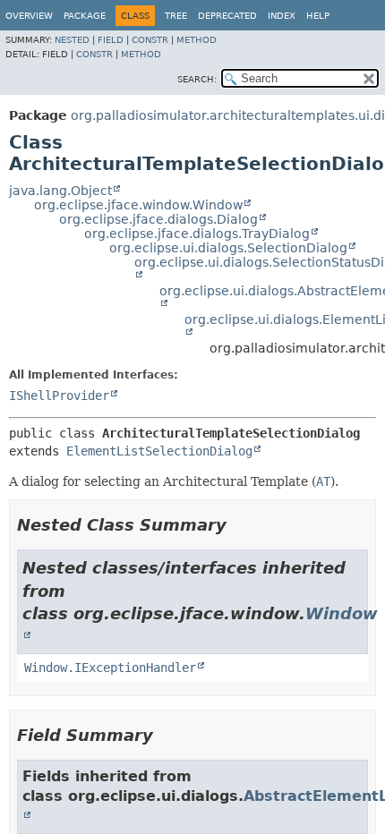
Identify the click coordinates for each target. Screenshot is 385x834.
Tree (176, 16)
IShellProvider (59, 395)
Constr (150, 40)
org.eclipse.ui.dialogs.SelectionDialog (228, 248)
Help (317, 16)
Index (281, 16)
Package (85, 16)
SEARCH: (197, 79)
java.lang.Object (60, 190)
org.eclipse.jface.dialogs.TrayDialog (197, 233)
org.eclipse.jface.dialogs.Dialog (158, 219)
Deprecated (227, 16)
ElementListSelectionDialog (159, 451)
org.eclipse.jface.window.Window (138, 205)
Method (196, 40)
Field (111, 40)
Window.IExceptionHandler (110, 667)
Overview (29, 16)
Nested (72, 40)
